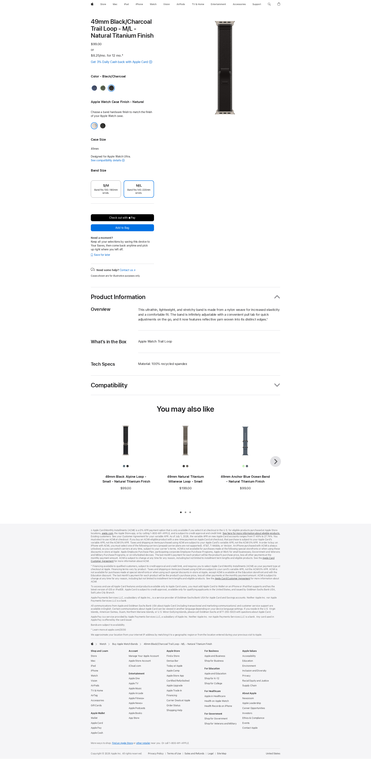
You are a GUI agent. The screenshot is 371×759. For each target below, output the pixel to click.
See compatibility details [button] (106, 160)
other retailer (143, 743)
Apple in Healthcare (214, 696)
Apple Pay (96, 728)
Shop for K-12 (211, 678)
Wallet (94, 718)
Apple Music (135, 688)
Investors (247, 713)
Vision (94, 680)
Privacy (246, 675)
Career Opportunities (253, 708)
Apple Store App (175, 675)
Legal (211, 753)
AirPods (95, 685)
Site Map (221, 753)
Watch (103, 644)
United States (273, 753)
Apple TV (133, 683)
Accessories (97, 700)
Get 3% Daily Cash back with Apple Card (119, 62)
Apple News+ (136, 703)
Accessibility (249, 656)
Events (245, 723)
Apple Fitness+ (136, 698)
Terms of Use (174, 753)
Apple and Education (215, 673)
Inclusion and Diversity (254, 670)
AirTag (94, 695)
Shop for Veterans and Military (220, 723)
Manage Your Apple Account (144, 656)
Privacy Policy (155, 753)
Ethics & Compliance (253, 718)
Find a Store (173, 656)
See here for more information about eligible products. (251, 533)
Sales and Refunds (194, 753)
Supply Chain (249, 685)
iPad (93, 666)
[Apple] (92, 643)
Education (247, 661)
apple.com (107, 533)
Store (94, 656)
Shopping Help (174, 710)
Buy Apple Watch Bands (125, 644)
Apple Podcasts (137, 708)
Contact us (127, 270)
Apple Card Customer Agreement (232, 578)
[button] (269, 4)
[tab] (181, 512)
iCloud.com (135, 666)
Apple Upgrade (174, 685)
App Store (134, 718)
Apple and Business (214, 656)
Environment (249, 666)
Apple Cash (97, 733)
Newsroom (248, 698)
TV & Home (97, 690)
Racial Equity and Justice (255, 680)
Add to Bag (122, 227)
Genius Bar (172, 661)
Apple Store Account (140, 661)
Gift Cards (96, 705)
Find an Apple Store (122, 743)
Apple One (134, 678)
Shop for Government (215, 718)
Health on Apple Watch (216, 701)
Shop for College (213, 683)
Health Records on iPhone (218, 706)
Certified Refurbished (178, 680)
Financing (172, 695)
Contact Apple (249, 728)
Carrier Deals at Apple (178, 700)
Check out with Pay (122, 217)
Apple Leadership (251, 703)
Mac (93, 661)
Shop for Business (214, 661)
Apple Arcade (136, 693)
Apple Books (135, 713)
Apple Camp (173, 670)
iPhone (94, 670)
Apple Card (97, 723)
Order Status (173, 705)
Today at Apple (174, 666)
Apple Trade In (174, 690)
